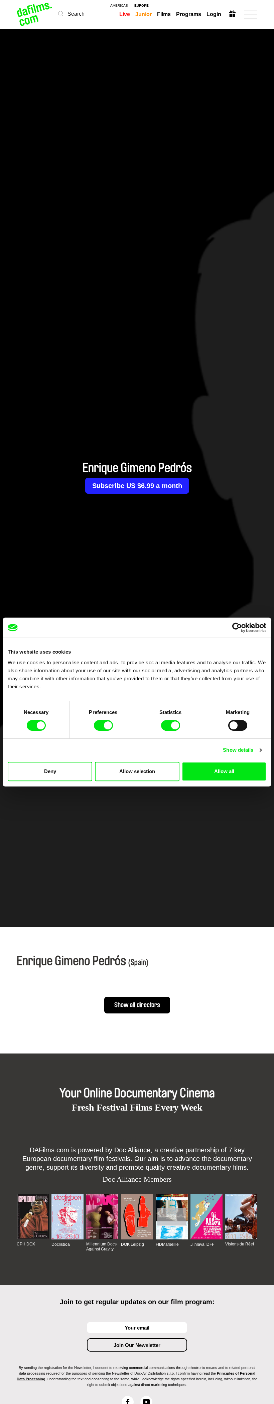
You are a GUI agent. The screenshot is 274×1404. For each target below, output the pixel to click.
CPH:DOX (26, 1244)
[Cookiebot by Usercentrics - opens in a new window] (237, 628)
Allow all (224, 771)
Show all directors (137, 1005)
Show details (238, 750)
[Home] (35, 14)
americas (119, 5)
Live (124, 14)
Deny (50, 771)
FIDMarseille (167, 1244)
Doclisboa (60, 1244)
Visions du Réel (239, 1244)
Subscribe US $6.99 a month (137, 485)
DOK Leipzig (132, 1244)
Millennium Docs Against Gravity (101, 1246)
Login (214, 14)
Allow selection (137, 771)
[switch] (103, 725)
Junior (143, 14)
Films (164, 14)
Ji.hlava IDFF (202, 1244)
